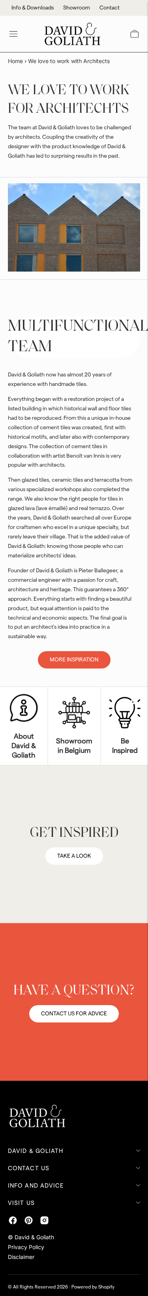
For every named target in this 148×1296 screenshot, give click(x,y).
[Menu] (13, 34)
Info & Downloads (32, 8)
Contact (109, 8)
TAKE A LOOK (74, 856)
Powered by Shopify (92, 1287)
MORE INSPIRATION (74, 660)
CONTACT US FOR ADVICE (74, 1014)
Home (15, 61)
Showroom (76, 8)
